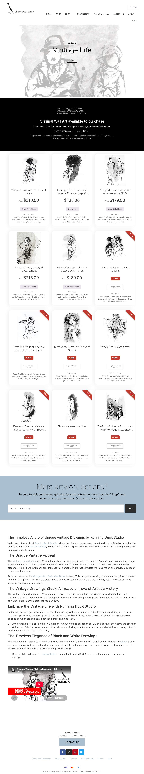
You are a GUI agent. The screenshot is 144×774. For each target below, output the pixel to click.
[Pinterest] (75, 752)
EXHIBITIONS (118, 14)
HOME (48, 14)
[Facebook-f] (63, 752)
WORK (58, 14)
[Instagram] (69, 752)
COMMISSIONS (83, 14)
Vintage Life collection (25, 561)
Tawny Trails (48, 654)
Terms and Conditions (41, 759)
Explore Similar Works (115, 287)
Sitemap (73, 759)
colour (123, 641)
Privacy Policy (87, 759)
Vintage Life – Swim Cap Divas (49, 576)
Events (101, 759)
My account (60, 759)
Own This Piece (29, 209)
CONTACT (133, 20)
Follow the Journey (101, 14)
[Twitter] (81, 752)
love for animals (37, 546)
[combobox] (66, 508)
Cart (110, 759)
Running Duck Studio (46, 543)
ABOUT (131, 14)
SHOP (67, 14)
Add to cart (72, 209)
